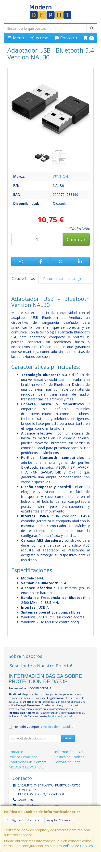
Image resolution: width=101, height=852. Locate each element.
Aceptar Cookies (58, 820)
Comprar (76, 239)
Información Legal (68, 751)
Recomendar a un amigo (62, 278)
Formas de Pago (67, 762)
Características (23, 278)
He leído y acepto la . (44, 727)
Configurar (14, 820)
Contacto (68, 37)
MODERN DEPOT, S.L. (26, 767)
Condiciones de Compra (28, 762)
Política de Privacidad (60, 716)
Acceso (41, 37)
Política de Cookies (78, 845)
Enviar (68, 738)
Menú (18, 37)
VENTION (60, 176)
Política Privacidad (23, 757)
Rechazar (34, 820)
